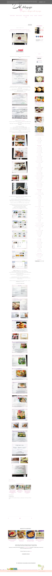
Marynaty (39, 209)
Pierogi (39, 220)
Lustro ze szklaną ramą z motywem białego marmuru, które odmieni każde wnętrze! (12, 491)
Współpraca (40, 15)
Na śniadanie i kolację (38, 167)
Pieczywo (39, 219)
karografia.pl (43, 571)
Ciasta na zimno (39, 151)
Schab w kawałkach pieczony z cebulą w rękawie (40, 540)
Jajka (39, 201)
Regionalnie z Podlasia (39, 254)
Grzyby (39, 200)
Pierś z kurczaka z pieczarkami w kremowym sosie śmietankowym (39, 134)
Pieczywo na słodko (38, 172)
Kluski (39, 205)
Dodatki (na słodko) (38, 156)
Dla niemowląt (39, 247)
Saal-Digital (23, 120)
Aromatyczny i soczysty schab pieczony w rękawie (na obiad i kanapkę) (39, 124)
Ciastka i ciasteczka (38, 152)
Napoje (39, 215)
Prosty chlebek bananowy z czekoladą (21, 540)
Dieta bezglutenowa (38, 242)
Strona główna (12, 15)
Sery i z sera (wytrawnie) (39, 230)
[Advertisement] (22, 20)
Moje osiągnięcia (39, 140)
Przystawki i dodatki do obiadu (39, 225)
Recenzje (35, 15)
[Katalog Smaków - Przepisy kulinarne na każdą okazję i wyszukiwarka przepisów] (27, 569)
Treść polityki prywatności (27, 547)
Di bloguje (12, 571)
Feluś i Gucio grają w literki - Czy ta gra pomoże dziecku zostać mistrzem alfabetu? (27, 491)
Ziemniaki (39, 235)
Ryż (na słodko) (39, 179)
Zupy (38, 236)
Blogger (31, 551)
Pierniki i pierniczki (38, 173)
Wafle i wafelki (39, 183)
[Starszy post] (31, 518)
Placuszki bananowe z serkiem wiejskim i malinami (12, 540)
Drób (38, 195)
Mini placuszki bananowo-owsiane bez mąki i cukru (30, 540)
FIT (38, 248)
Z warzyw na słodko (38, 184)
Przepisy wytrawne (26, 15)
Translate (42, 40)
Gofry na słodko (39, 157)
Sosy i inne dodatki (39, 231)
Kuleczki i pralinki (39, 162)
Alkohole (39, 146)
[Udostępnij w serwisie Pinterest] (30, 479)
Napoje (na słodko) (39, 168)
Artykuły (31, 15)
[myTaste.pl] (5, 569)
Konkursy (39, 139)
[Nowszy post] (8, 518)
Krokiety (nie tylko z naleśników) (39, 206)
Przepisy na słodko (19, 15)
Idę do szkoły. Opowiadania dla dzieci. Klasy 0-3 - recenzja (20, 491)
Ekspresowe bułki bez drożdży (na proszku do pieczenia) (39, 94)
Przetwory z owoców (39, 178)
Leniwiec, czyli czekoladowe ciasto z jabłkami (39, 114)
